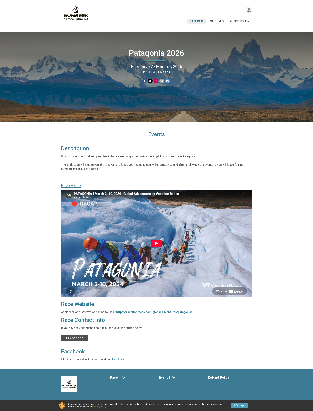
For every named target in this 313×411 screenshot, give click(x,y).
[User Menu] (249, 10)
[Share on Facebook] (144, 81)
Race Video (71, 185)
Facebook (118, 359)
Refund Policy (239, 21)
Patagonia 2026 (156, 53)
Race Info (196, 21)
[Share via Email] (161, 81)
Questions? (74, 338)
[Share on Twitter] (150, 81)
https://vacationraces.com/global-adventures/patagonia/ (154, 312)
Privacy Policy (100, 406)
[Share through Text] (167, 81)
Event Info (216, 21)
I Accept (239, 405)
